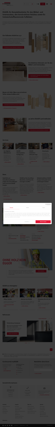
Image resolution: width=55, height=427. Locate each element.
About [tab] (43, 207)
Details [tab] (27, 207)
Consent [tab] (11, 207)
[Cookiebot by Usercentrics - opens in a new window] (46, 204)
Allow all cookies (43, 221)
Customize (27, 221)
